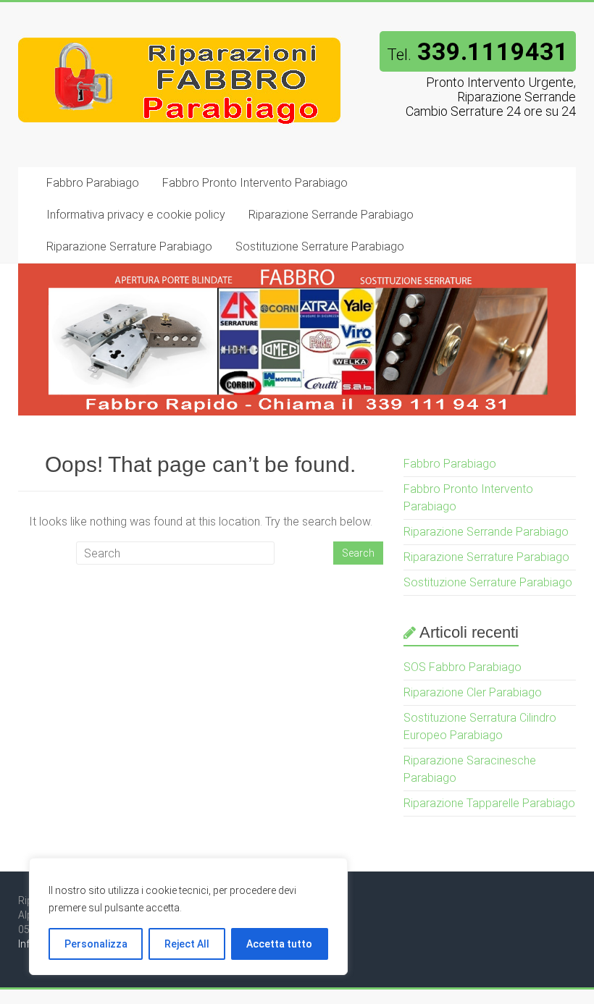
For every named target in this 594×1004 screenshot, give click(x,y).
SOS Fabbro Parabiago (462, 667)
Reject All (186, 944)
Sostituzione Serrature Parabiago (319, 246)
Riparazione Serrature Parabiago (129, 246)
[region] (188, 916)
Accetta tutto (279, 944)
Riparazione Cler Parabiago (472, 692)
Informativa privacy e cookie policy (135, 215)
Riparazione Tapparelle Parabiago (489, 803)
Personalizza (95, 944)
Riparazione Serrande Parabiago (331, 215)
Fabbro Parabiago (92, 183)
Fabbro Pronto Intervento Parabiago (255, 183)
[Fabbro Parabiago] (180, 31)
